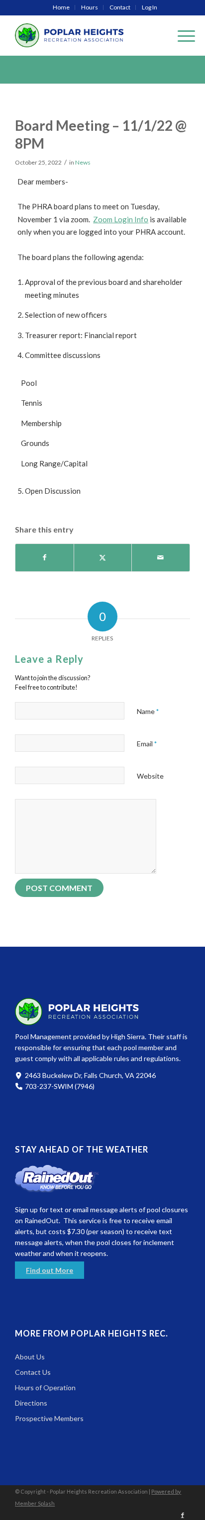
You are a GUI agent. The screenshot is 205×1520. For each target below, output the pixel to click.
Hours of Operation (45, 1387)
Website (150, 776)
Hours (89, 7)
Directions (31, 1403)
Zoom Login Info (120, 219)
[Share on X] (102, 557)
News (83, 162)
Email (147, 743)
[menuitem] (61, 7)
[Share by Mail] (160, 557)
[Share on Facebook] (44, 557)
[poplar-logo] (85, 35)
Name (148, 711)
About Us (30, 1356)
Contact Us (33, 1372)
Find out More (49, 1270)
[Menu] (181, 35)
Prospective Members (49, 1418)
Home (61, 7)
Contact (119, 7)
